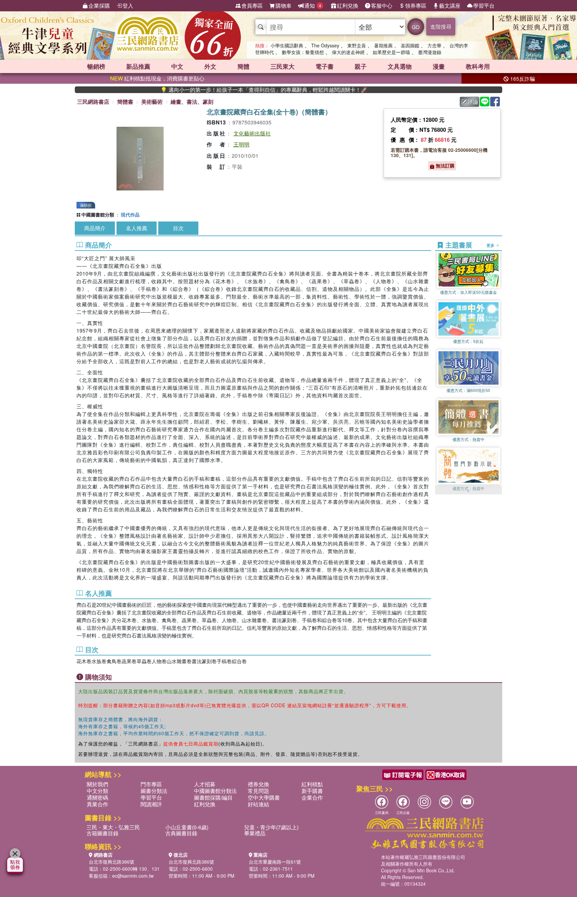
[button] (468, 491)
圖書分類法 (154, 791)
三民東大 (282, 66)
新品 (138, 66)
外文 (210, 66)
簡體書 (125, 101)
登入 (128, 5)
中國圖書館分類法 (215, 791)
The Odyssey (325, 45)
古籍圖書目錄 (102, 833)
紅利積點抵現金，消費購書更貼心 (157, 78)
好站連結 (258, 804)
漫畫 (439, 66)
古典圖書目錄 (181, 833)
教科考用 (478, 66)
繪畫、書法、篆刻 (192, 101)
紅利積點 (312, 784)
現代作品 (130, 214)
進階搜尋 (440, 26)
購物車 (283, 5)
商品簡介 (95, 228)
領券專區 (415, 5)
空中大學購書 (264, 797)
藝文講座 (449, 5)
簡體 (243, 66)
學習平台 (484, 5)
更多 (491, 245)
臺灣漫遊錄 (429, 52)
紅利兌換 (347, 5)
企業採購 (99, 5)
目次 (178, 228)
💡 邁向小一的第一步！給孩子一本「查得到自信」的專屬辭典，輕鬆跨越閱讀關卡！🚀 (232, 89)
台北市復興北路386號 (111, 861)
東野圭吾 (356, 45)
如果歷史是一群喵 (391, 52)
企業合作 (312, 797)
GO (416, 26)
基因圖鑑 (410, 45)
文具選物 (400, 66)
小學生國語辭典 (286, 45)
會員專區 (252, 5)
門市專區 (151, 784)
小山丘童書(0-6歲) (186, 827)
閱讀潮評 (151, 804)
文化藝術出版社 (252, 133)
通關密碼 (97, 797)
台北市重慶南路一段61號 (275, 861)
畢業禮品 (254, 833)
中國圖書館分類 (97, 214)
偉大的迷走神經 (348, 52)
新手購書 (312, 791)
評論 (472, 101)
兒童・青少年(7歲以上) (271, 827)
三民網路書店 (93, 101)
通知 (312, 5)
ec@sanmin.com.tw (133, 875)
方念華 (434, 45)
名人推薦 (136, 228)
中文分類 (97, 791)
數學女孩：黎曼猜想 (303, 52)
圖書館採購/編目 (213, 797)
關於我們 (97, 784)
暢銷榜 (96, 66)
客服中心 (381, 5)
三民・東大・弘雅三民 (113, 827)
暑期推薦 (383, 45)
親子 (361, 66)
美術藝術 (152, 101)
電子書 (325, 66)
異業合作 (97, 804)
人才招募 (204, 784)
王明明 (241, 144)
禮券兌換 (258, 784)
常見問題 (258, 791)
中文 (177, 66)
